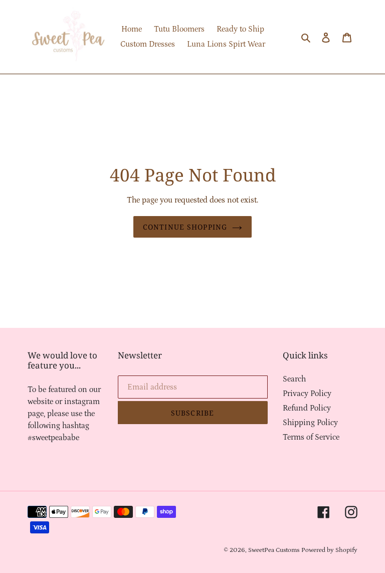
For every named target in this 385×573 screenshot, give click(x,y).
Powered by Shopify (329, 550)
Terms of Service (311, 437)
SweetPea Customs (273, 550)
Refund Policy (307, 408)
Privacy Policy (307, 393)
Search (294, 379)
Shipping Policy (310, 422)
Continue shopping (185, 227)
